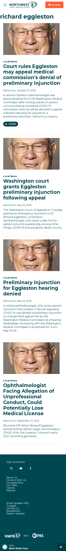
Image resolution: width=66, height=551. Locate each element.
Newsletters (13, 511)
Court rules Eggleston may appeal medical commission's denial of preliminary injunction (32, 74)
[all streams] (62, 547)
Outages (11, 506)
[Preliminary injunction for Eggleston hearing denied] (31, 255)
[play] (5, 547)
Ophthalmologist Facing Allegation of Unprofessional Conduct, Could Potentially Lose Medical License (28, 399)
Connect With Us (16, 480)
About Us (11, 477)
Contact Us (12, 508)
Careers (10, 488)
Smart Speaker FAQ (17, 503)
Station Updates (15, 513)
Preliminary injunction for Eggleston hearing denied (31, 288)
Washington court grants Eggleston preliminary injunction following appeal (31, 189)
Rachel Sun (9, 90)
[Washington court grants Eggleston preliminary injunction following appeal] (31, 154)
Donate (55, 4)
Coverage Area (14, 483)
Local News (10, 61)
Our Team (11, 485)
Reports (10, 490)
